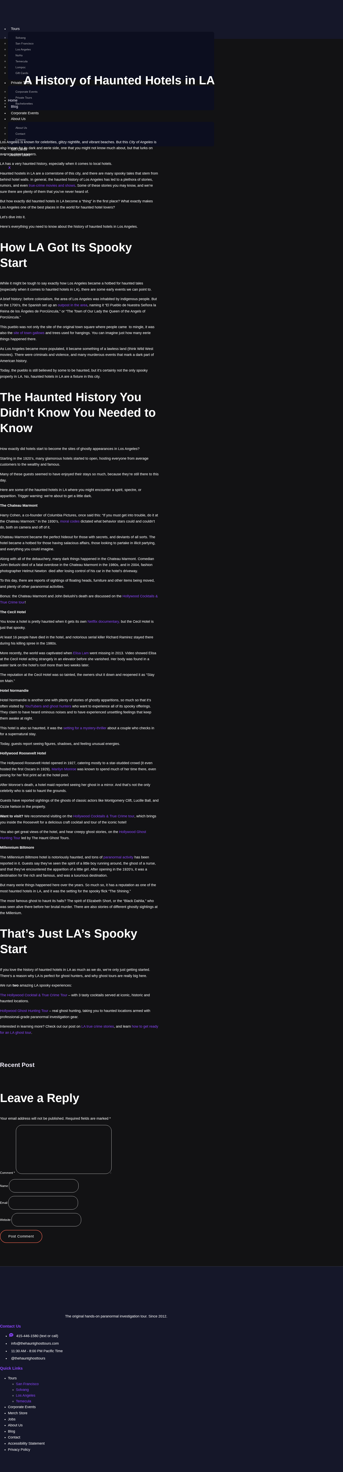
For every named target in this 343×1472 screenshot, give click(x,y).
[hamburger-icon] (206, 30)
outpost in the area (72, 305)
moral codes (70, 521)
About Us (21, 127)
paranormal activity (118, 857)
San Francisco (24, 43)
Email (3, 1202)
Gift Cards (21, 73)
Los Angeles (23, 49)
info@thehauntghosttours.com (35, 1343)
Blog (11, 1431)
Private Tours (23, 97)
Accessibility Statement (26, 1443)
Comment (7, 1172)
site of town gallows (28, 333)
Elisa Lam (81, 653)
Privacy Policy (19, 1450)
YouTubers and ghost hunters (48, 706)
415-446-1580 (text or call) (36, 1336)
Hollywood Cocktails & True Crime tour (103, 816)
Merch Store (17, 1413)
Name (4, 1186)
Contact (20, 133)
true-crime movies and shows (52, 185)
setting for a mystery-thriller (84, 728)
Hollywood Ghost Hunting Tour (24, 1011)
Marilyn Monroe (64, 769)
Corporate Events (26, 91)
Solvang (20, 37)
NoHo (19, 55)
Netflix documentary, (104, 622)
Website (5, 1219)
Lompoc (20, 67)
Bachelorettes (24, 103)
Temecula (21, 61)
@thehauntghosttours (28, 1358)
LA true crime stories (97, 1026)
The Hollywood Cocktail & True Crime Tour (33, 995)
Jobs (11, 1419)
